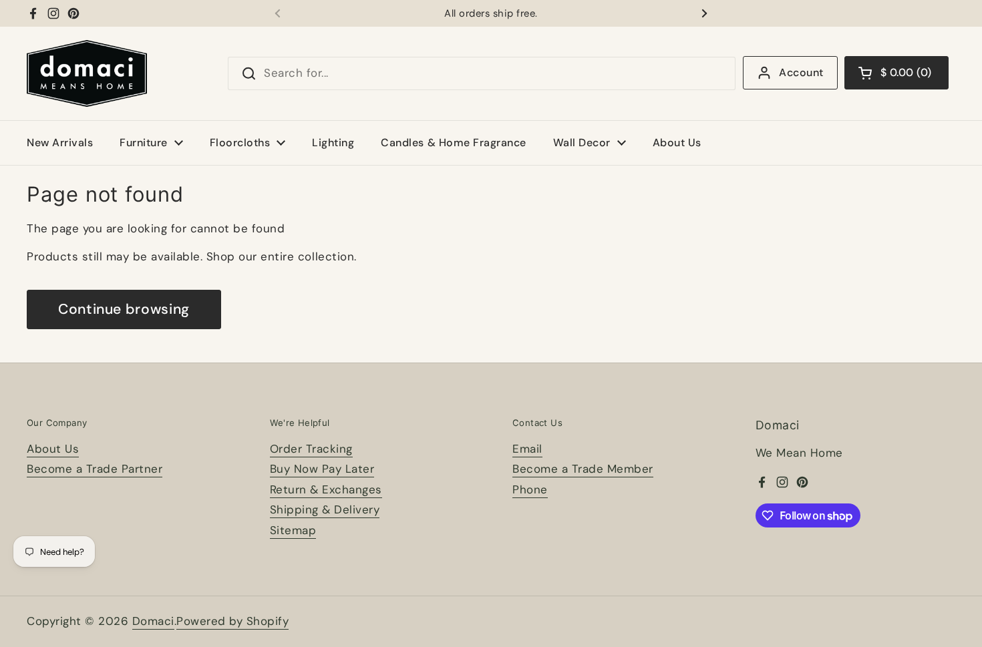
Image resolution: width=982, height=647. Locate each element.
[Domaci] (87, 73)
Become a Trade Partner (94, 468)
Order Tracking (311, 448)
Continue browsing (124, 309)
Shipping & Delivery (325, 509)
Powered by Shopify (232, 621)
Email (527, 448)
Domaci (153, 621)
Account (801, 72)
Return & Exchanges (326, 489)
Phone (530, 489)
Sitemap (293, 530)
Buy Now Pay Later (322, 468)
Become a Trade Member (582, 468)
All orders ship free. (491, 14)
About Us (53, 448)
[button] (896, 72)
